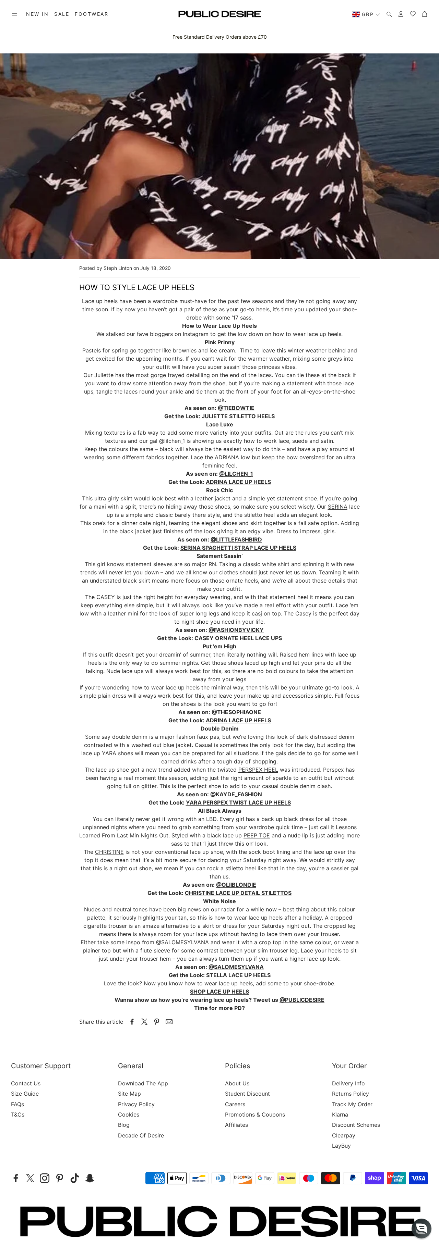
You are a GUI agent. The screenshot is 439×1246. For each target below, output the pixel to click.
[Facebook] (16, 1178)
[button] (14, 14)
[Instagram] (44, 1178)
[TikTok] (75, 1178)
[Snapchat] (90, 1178)
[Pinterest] (59, 1178)
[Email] (169, 1021)
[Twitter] (30, 1178)
